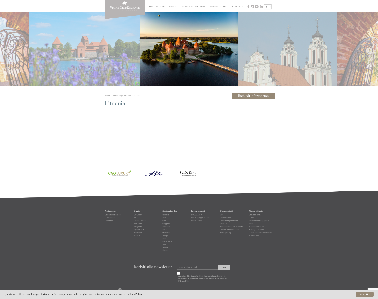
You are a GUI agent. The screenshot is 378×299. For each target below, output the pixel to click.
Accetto (365, 294)
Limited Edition (140, 220)
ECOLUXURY (196, 214)
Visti (221, 214)
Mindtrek (137, 235)
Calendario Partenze (193, 6)
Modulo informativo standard (231, 226)
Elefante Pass (225, 217)
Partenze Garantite (256, 226)
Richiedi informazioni (254, 96)
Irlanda (165, 250)
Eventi (251, 217)
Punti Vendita (218, 6)
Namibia (165, 214)
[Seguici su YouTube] (257, 6)
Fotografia (138, 226)
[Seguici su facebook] (248, 6)
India (164, 238)
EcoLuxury (138, 214)
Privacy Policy (225, 232)
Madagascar (167, 241)
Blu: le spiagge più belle (201, 217)
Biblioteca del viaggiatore (259, 220)
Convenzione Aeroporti (229, 229)
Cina (164, 220)
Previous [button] (3, 48)
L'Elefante (237, 6)
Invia (224, 267)
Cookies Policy (134, 294)
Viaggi (172, 6)
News (251, 223)
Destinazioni (157, 6)
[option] (189, 49)
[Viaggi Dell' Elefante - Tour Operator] (125, 5)
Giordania (166, 232)
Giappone (166, 223)
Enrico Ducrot (196, 220)
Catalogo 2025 (255, 214)
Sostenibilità (254, 235)
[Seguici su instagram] (252, 6)
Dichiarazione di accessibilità (260, 232)
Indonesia (166, 226)
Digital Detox (139, 229)
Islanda (165, 247)
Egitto (164, 229)
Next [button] (367, 48)
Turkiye (165, 235)
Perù (164, 217)
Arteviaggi (138, 232)
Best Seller (138, 223)
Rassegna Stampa (256, 229)
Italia (164, 244)
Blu (135, 217)
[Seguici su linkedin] (261, 6)
